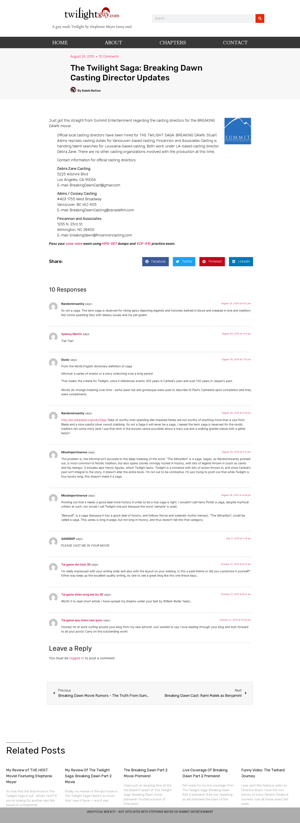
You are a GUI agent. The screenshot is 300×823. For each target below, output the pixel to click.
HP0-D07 (109, 244)
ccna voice (74, 244)
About (113, 42)
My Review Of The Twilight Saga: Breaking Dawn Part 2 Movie (88, 776)
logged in (76, 658)
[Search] (260, 18)
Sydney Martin (71, 334)
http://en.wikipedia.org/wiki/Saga (84, 420)
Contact (235, 42)
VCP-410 (144, 244)
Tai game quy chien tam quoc (81, 620)
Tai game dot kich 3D (76, 564)
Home (60, 42)
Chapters (173, 42)
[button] (155, 261)
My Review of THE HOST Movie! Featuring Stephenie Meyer (29, 776)
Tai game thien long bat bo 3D (82, 594)
